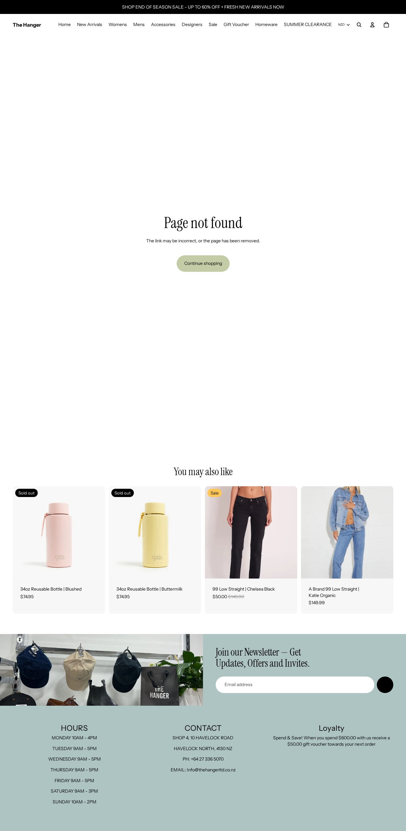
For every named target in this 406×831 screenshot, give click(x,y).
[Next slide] (95, 533)
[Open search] (359, 25)
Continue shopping (203, 263)
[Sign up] (385, 685)
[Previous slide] (22, 533)
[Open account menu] (372, 25)
